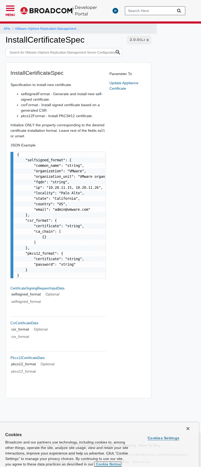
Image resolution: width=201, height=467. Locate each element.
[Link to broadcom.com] (47, 11)
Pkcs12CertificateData (27, 358)
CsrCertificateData (24, 323)
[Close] (187, 428)
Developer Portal (86, 10)
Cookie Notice (108, 464)
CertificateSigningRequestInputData (37, 288)
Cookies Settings (163, 438)
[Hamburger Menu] (10, 7)
